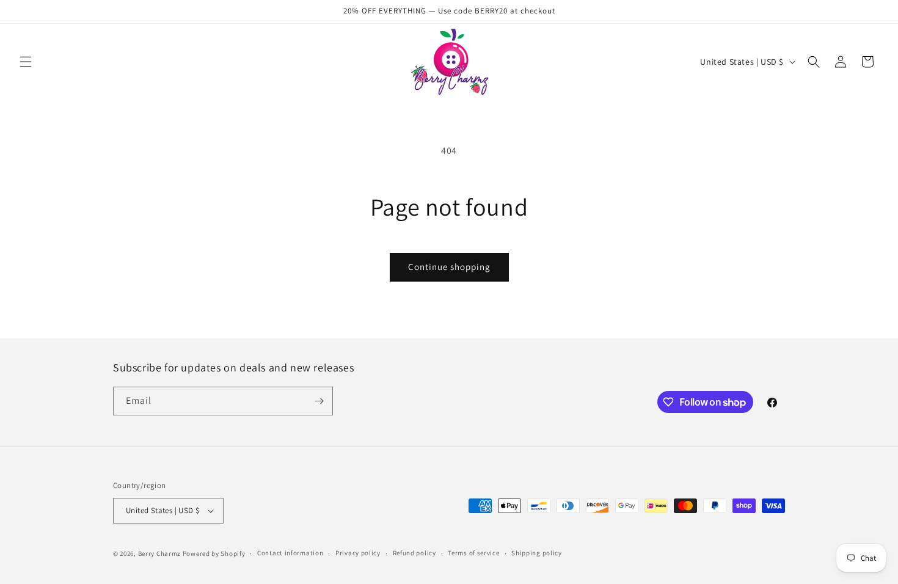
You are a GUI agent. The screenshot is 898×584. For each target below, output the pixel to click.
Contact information (290, 553)
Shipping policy (536, 553)
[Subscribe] (318, 401)
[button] (25, 61)
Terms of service (473, 553)
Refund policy (414, 553)
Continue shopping (449, 266)
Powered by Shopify (214, 553)
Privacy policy (358, 553)
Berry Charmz (159, 553)
